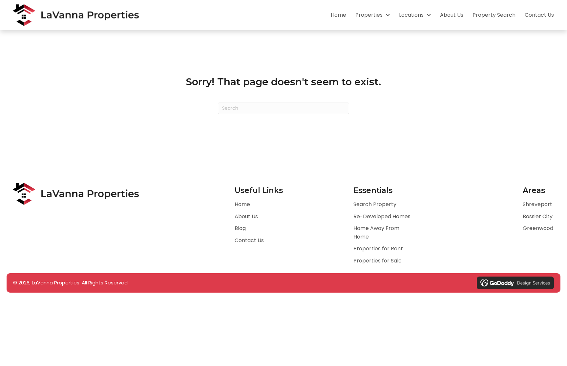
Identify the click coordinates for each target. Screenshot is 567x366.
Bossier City (538, 216)
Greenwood (538, 228)
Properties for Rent (378, 248)
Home (242, 204)
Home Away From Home (376, 232)
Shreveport (537, 204)
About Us (246, 216)
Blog (240, 228)
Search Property (374, 204)
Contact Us (249, 240)
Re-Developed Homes (381, 216)
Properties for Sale (377, 260)
